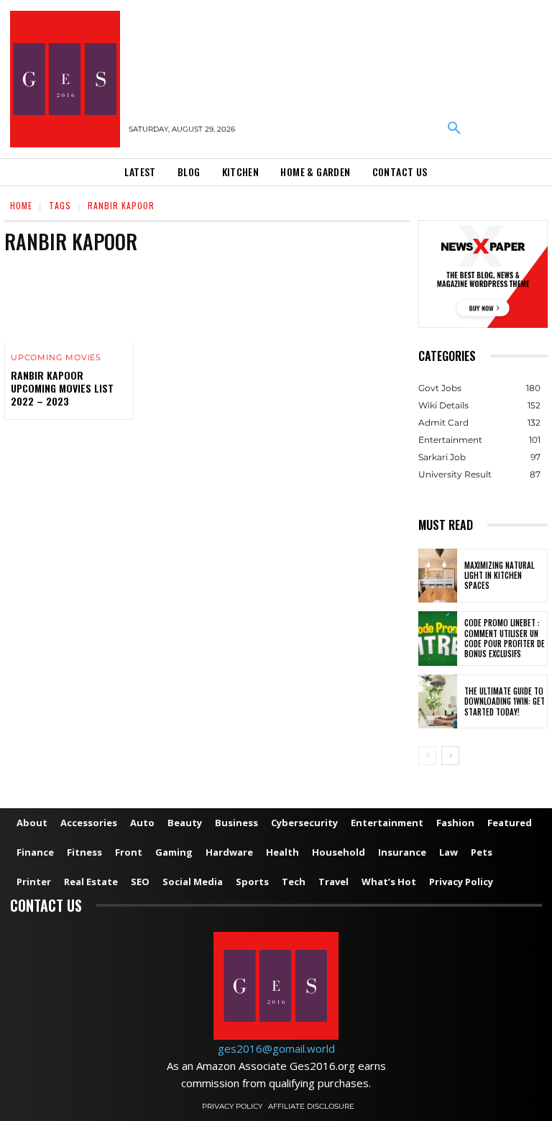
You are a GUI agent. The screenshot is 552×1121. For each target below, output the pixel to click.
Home (21, 205)
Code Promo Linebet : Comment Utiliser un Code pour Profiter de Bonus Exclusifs (504, 638)
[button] (454, 128)
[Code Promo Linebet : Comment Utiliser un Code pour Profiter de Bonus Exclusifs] (437, 638)
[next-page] (450, 755)
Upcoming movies (56, 358)
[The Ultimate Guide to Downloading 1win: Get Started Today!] (437, 701)
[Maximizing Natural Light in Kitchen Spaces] (437, 576)
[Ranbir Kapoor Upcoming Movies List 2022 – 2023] (69, 303)
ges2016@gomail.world (276, 1048)
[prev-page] (427, 755)
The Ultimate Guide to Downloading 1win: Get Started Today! (504, 701)
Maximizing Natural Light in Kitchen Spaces (499, 575)
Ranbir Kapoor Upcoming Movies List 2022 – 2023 (62, 387)
